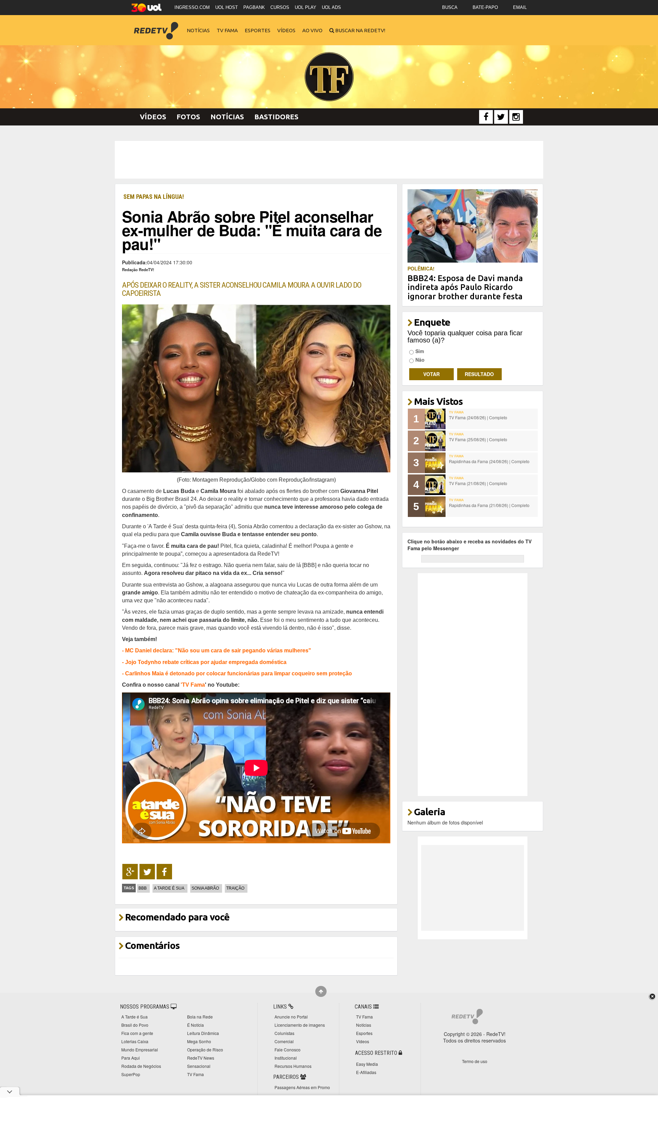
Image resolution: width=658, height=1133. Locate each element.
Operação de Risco (205, 1049)
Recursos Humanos (293, 1066)
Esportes (257, 30)
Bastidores (276, 117)
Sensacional (198, 1066)
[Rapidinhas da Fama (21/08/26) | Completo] (435, 506)
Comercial (284, 1041)
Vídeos (286, 30)
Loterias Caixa (134, 1041)
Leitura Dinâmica (203, 1033)
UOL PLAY (305, 7)
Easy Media (367, 1064)
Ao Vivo (312, 30)
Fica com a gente (137, 1033)
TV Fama (227, 30)
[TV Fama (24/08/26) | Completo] (435, 419)
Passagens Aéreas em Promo (302, 1087)
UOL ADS (331, 7)
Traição (235, 888)
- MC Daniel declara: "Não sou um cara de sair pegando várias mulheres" (216, 650)
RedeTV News (200, 1058)
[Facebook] (486, 117)
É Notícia (195, 1025)
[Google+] (130, 872)
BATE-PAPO (485, 7)
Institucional (286, 1058)
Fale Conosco (288, 1049)
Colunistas (284, 1033)
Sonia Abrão (205, 888)
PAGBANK (254, 7)
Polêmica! (421, 268)
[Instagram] (516, 117)
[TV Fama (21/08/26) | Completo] (435, 484)
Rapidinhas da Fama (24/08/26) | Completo (489, 461)
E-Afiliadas (366, 1072)
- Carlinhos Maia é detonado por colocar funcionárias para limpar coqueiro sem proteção (237, 673)
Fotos (188, 117)
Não (420, 359)
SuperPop (130, 1074)
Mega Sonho (199, 1041)
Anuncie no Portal (291, 1017)
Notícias (198, 30)
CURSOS (279, 7)
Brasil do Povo (134, 1025)
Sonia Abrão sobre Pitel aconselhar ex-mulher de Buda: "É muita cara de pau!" (252, 230)
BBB (142, 888)
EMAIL (520, 7)
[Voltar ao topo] (321, 991)
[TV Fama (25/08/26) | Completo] (435, 441)
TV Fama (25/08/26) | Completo (478, 439)
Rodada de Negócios (141, 1066)
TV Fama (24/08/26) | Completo (478, 417)
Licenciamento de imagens (300, 1025)
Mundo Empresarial (139, 1049)
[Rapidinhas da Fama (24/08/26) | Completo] (435, 463)
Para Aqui (130, 1058)
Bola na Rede (200, 1017)
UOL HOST (226, 7)
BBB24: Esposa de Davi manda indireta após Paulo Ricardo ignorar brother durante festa (465, 287)
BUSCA (450, 7)
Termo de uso (474, 1061)
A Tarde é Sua (169, 888)
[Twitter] (501, 117)
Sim (419, 351)
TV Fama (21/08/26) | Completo (478, 483)
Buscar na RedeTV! (359, 30)
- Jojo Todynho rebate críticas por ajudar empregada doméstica (204, 662)
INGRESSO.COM (192, 7)
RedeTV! (156, 26)
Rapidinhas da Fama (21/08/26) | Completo (489, 505)
